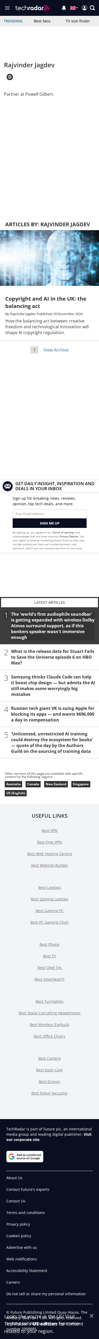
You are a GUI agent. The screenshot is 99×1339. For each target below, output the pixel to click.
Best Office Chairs (49, 1036)
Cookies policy (18, 1235)
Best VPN (50, 830)
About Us (14, 1177)
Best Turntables (50, 1001)
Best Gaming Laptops (49, 899)
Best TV (49, 956)
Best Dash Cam (49, 1069)
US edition (44, 1324)
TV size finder (78, 20)
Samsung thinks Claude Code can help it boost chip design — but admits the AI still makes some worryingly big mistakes (53, 685)
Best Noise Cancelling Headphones (50, 1012)
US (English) (15, 793)
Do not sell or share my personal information (46, 1293)
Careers (13, 1282)
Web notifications (21, 1258)
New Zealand (56, 784)
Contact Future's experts (27, 1189)
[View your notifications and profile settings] (64, 8)
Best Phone (49, 944)
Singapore (81, 784)
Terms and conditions (25, 1212)
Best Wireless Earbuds (49, 1024)
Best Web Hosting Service (49, 853)
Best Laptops (49, 887)
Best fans (42, 20)
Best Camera (49, 1058)
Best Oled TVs (49, 967)
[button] (92, 8)
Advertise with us (21, 1247)
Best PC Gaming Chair (49, 922)
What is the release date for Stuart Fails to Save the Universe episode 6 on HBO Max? (52, 657)
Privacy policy (18, 1224)
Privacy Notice (69, 536)
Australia (13, 784)
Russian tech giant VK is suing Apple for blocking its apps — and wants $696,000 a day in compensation (52, 714)
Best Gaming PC (50, 910)
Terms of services (63, 532)
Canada (33, 784)
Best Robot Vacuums (49, 1093)
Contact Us (15, 1200)
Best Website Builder (49, 865)
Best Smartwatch (49, 979)
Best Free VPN (49, 842)
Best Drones (49, 1081)
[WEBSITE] (10, 77)
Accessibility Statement (26, 1270)
